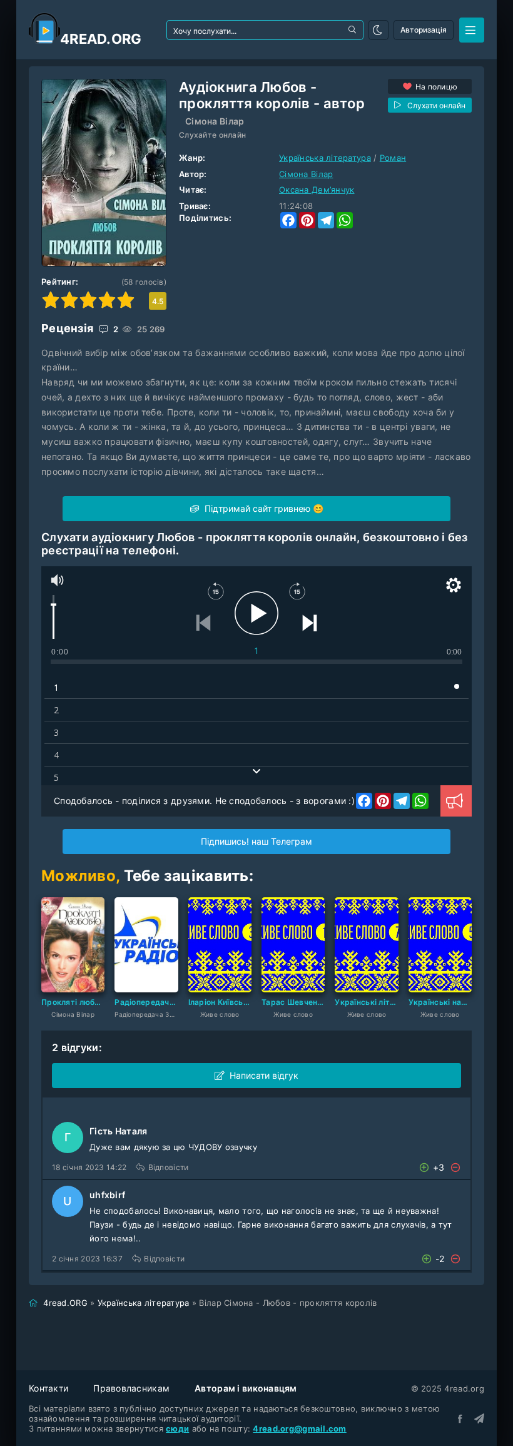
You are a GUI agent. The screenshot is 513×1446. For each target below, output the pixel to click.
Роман (393, 158)
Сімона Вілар (214, 121)
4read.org (101, 39)
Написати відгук (264, 1075)
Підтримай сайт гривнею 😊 (262, 508)
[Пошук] (353, 30)
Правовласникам (131, 1388)
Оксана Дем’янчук (316, 190)
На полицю (436, 86)
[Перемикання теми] (378, 30)
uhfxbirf (107, 1194)
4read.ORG (65, 1303)
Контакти (48, 1388)
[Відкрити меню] (471, 30)
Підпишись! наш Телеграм (256, 841)
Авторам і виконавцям (246, 1388)
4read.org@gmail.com (299, 1428)
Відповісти (168, 1167)
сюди (177, 1428)
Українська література (325, 158)
